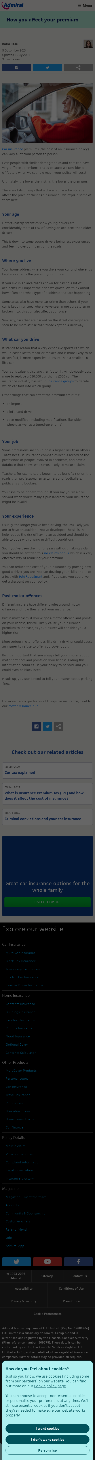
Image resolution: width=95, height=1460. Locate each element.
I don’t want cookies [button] (47, 1439)
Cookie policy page (50, 1386)
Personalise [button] (47, 1450)
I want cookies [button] (47, 1428)
